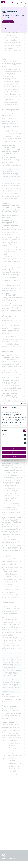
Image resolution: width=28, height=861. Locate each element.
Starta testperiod (8, 22)
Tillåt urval (14, 452)
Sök (12, 3)
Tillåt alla (14, 449)
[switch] (24, 435)
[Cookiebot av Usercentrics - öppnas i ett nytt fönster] (20, 403)
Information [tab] (14, 407)
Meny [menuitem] (25, 3)
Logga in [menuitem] (18, 3)
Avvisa (14, 456)
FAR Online (3, 3)
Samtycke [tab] (5, 407)
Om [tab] (23, 407)
